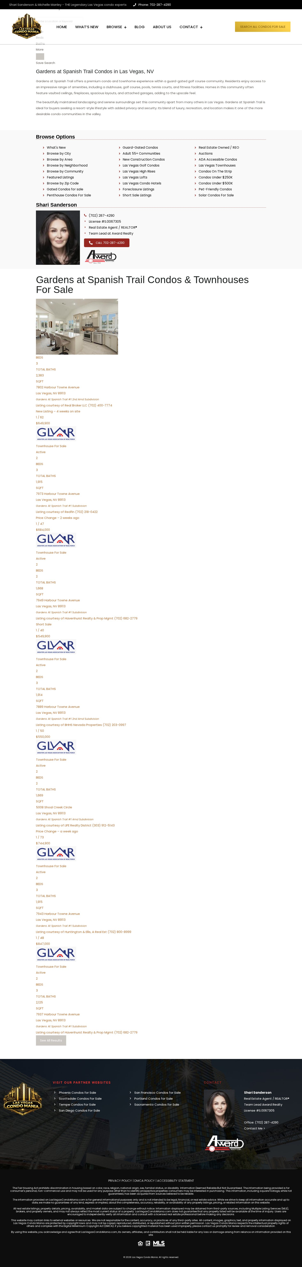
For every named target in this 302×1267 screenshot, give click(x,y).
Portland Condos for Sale (153, 1098)
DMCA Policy (144, 1180)
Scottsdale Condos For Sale (80, 1098)
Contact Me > (254, 1128)
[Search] (40, 56)
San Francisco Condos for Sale (157, 1092)
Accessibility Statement (175, 1180)
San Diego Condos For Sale (79, 1110)
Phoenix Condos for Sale (77, 1092)
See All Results (51, 1040)
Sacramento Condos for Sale (156, 1104)
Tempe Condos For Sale (77, 1104)
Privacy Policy (120, 1180)
